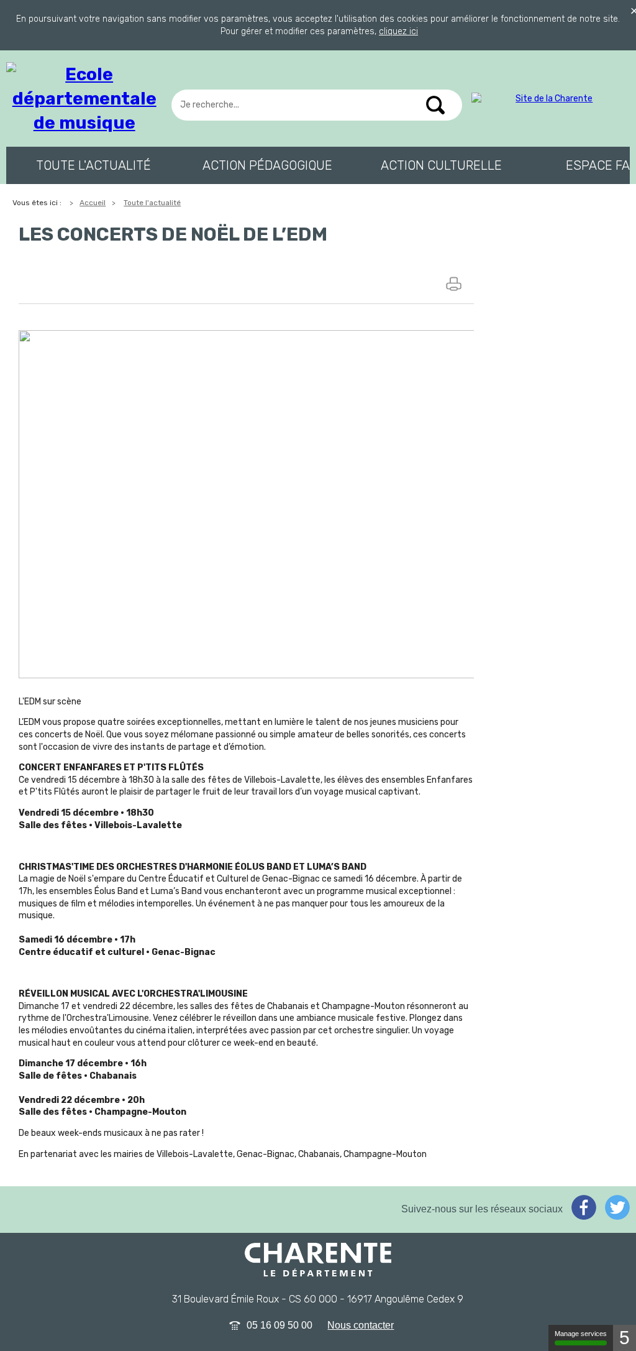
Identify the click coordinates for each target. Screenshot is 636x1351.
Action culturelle (441, 165)
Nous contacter (360, 1325)
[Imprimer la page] (455, 283)
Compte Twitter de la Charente (617, 1207)
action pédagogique (267, 165)
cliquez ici (398, 31)
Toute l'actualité (93, 165)
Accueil (93, 202)
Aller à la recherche (56, 53)
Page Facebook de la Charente (583, 1207)
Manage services (581, 1333)
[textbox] (316, 105)
